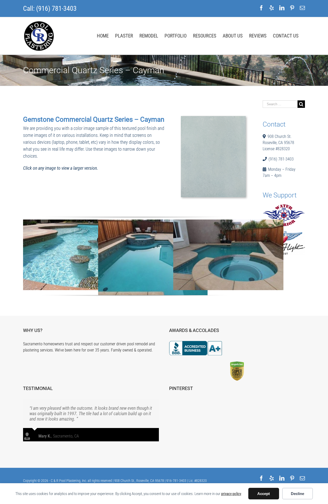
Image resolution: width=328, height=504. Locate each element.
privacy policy (231, 493)
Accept (263, 493)
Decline (297, 493)
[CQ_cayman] (213, 119)
